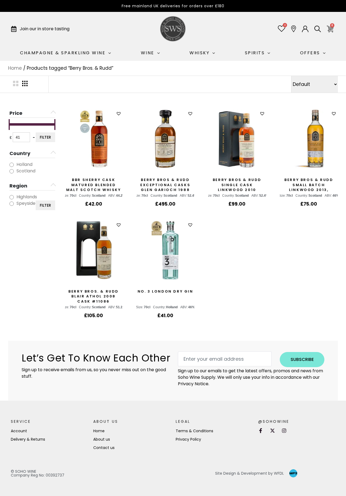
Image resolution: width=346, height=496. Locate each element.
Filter (45, 137)
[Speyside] (11, 204)
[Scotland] (11, 171)
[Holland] (11, 165)
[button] (119, 113)
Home (15, 68)
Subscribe (302, 359)
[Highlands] (11, 197)
